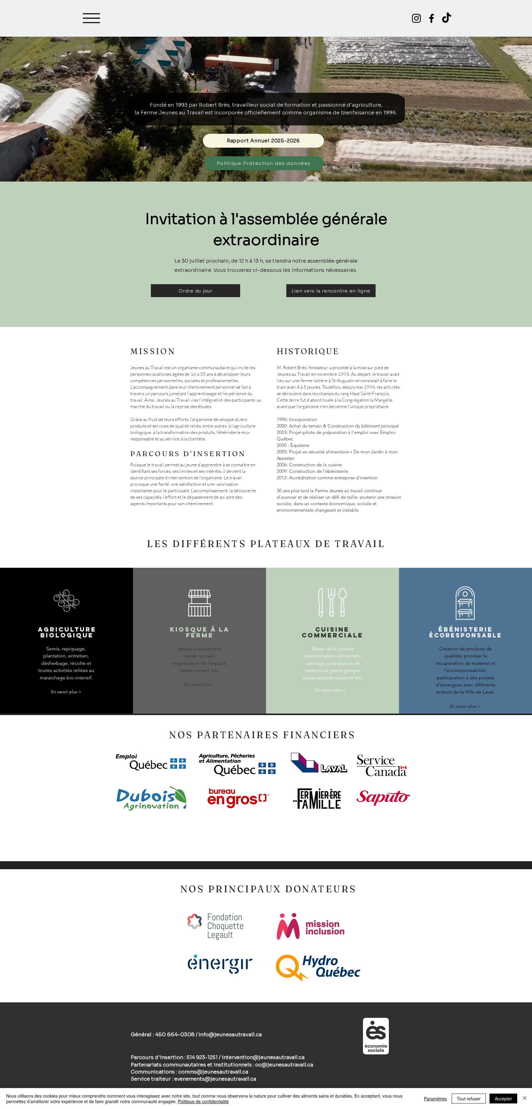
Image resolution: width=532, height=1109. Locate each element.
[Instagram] (416, 18)
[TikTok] (447, 18)
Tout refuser (469, 1098)
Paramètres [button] (435, 1098)
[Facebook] (431, 18)
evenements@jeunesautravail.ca (215, 1079)
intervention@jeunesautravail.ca (263, 1057)
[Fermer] (524, 1098)
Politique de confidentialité (203, 1101)
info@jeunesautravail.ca (230, 1034)
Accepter (503, 1098)
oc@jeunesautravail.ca (284, 1065)
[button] (91, 18)
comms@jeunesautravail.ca (213, 1072)
